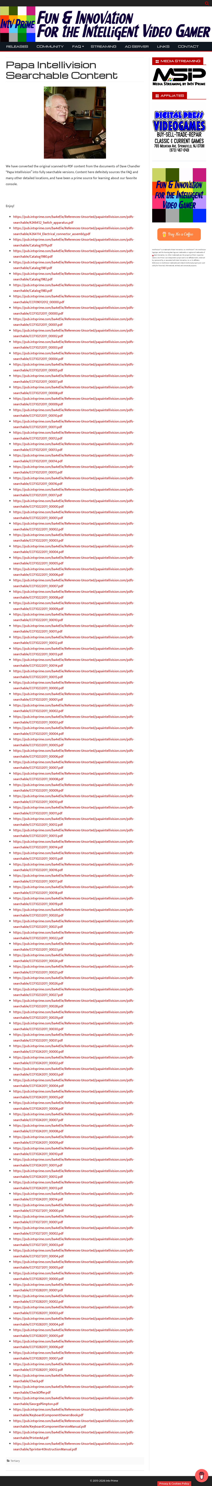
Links (163, 46)
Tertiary (15, 1460)
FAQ (76, 46)
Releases (17, 46)
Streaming (103, 46)
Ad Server (137, 46)
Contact (188, 46)
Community (50, 46)
